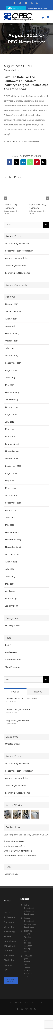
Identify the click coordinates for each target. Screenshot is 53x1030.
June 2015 (10, 326)
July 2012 (9, 422)
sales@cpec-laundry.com (37, 8)
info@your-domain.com (21, 851)
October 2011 (11, 458)
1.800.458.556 (17, 841)
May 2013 (9, 385)
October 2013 (11, 355)
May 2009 (10, 584)
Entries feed (11, 652)
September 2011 (13, 466)
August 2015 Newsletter (16, 258)
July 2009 (9, 569)
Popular (15, 691)
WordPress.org (12, 667)
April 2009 (10, 591)
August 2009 (11, 561)
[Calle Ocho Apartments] (35, 814)
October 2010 (11, 495)
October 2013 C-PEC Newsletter (21, 698)
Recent (38, 691)
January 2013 (11, 399)
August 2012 (11, 414)
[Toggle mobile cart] (43, 17)
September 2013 (13, 363)
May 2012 (9, 429)
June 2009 (10, 576)
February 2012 (12, 444)
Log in (8, 645)
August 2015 (11, 319)
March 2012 (10, 436)
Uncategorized (33, 141)
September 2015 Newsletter (19, 251)
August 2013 (11, 370)
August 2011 (11, 473)
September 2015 (13, 311)
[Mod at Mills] (26, 814)
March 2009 (11, 598)
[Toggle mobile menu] (48, 17)
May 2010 (9, 525)
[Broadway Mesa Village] (8, 814)
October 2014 (11, 341)
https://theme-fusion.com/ (22, 855)
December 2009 (13, 539)
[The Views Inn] (17, 814)
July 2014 (9, 348)
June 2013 (10, 377)
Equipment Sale (12, 874)
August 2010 (11, 510)
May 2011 (9, 480)
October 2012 (11, 407)
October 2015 (11, 304)
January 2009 (11, 606)
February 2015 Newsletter (17, 273)
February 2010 (12, 532)
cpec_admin (10, 141)
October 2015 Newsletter (17, 243)
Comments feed (13, 659)
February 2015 (12, 333)
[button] (5, 198)
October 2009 (11, 554)
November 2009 (13, 547)
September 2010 (13, 503)
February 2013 (12, 392)
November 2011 (12, 451)
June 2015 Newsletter (15, 265)
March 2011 (10, 488)
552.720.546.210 (18, 846)
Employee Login (17, 8)
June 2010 (10, 517)
